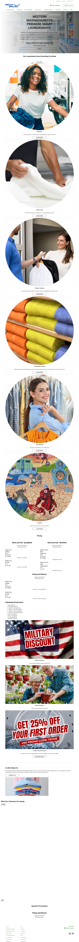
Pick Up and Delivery (28, 10)
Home (7, 926)
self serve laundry (39, 37)
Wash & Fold (19, 10)
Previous (3, 804)
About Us (65, 10)
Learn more (39, 294)
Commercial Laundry (48, 10)
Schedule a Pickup (68, 5)
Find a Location (55, 5)
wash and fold (47, 37)
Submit (39, 48)
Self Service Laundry (10, 10)
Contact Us (58, 1)
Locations (39, 529)
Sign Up (63, 1)
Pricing (22, 928)
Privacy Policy (23, 937)
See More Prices (39, 756)
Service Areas (37, 10)
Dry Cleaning (58, 10)
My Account (69, 1)
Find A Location (69, 928)
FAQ (21, 926)
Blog (71, 10)
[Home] (12, 5)
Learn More (39, 137)
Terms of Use (23, 939)
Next (2, 900)
